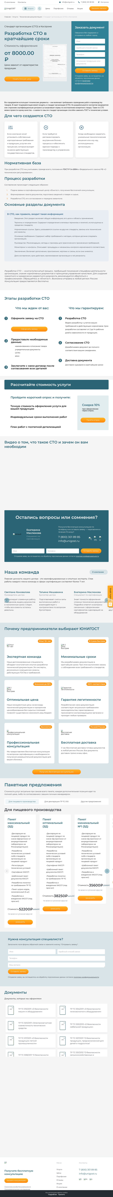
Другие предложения (91, 801)
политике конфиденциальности (87, 556)
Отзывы (70, 8)
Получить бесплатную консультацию (57, 772)
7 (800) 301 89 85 (87, 2)
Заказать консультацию (16, 1181)
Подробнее (52, 1194)
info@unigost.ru (68, 2)
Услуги (59, 1169)
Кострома (105, 2)
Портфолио (58, 8)
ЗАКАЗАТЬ (20, 922)
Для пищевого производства (22, 801)
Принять (61, 1194)
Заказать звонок (98, 8)
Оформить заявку (29, 329)
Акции (80, 8)
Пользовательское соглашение (17, 1189)
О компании (9, 2)
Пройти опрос (93, 420)
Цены (47, 8)
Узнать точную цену (22, 79)
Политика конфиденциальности (17, 1187)
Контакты (22, 2)
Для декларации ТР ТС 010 (56, 801)
